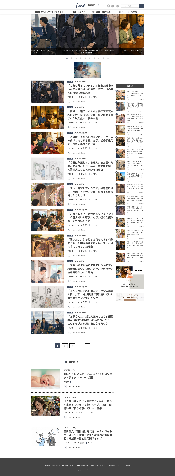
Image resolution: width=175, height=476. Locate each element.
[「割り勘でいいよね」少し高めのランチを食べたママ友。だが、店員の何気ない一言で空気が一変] (121, 234)
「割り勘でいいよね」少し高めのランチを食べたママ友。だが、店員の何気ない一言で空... (135, 233)
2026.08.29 (141, 226)
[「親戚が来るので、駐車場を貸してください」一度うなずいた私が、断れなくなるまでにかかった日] (121, 189)
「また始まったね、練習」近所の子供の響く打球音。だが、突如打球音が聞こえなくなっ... (135, 176)
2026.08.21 (141, 134)
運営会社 (47, 466)
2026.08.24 (141, 181)
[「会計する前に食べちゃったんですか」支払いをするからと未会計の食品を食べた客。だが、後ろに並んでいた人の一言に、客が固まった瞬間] (121, 165)
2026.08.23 (141, 99)
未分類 (66, 382)
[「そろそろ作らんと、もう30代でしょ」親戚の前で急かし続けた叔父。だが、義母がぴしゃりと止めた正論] (121, 154)
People (91, 443)
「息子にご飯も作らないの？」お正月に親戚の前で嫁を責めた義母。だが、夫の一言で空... (135, 117)
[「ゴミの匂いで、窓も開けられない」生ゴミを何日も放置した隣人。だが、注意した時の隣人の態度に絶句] (121, 107)
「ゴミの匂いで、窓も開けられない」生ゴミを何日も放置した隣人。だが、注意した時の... (135, 106)
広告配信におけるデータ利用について (87, 466)
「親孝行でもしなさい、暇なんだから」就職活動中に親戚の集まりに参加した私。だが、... (135, 129)
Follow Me (120, 466)
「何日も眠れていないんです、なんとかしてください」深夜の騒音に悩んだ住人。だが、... (135, 210)
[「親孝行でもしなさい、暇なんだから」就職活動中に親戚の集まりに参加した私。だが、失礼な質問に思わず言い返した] (121, 130)
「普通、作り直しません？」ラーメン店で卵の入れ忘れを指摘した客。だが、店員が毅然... (135, 256)
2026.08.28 (141, 238)
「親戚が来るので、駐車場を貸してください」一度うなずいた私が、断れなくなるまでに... (135, 187)
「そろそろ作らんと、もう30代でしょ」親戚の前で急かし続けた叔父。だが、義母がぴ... (135, 152)
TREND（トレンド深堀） (128, 12)
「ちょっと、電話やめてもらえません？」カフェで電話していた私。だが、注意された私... (135, 245)
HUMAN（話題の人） (79, 12)
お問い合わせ (56, 466)
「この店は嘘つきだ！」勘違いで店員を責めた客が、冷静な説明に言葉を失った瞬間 (135, 198)
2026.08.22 (141, 111)
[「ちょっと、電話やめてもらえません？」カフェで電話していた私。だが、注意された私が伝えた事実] (121, 246)
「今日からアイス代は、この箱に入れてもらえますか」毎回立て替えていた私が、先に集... (135, 221)
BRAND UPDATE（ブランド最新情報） (50, 12)
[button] (67, 58)
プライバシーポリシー (68, 466)
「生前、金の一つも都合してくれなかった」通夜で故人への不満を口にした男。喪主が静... (135, 141)
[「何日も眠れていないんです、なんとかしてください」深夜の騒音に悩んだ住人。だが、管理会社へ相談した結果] (121, 211)
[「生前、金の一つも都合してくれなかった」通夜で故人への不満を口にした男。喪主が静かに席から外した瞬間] (121, 142)
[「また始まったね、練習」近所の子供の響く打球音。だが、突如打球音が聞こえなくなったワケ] (121, 177)
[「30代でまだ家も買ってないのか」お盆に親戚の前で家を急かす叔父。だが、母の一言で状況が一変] (121, 95)
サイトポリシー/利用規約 (107, 466)
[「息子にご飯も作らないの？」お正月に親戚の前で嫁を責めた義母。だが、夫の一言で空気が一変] (121, 119)
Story (94, 97)
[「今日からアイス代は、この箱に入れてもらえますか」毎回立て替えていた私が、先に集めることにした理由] (121, 223)
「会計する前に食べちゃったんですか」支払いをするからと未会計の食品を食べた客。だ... (135, 164)
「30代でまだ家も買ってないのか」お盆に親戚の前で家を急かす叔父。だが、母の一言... (135, 94)
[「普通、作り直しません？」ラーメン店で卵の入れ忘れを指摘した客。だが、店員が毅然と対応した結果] (121, 258)
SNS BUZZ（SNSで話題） (102, 12)
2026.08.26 (141, 169)
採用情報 (127, 466)
